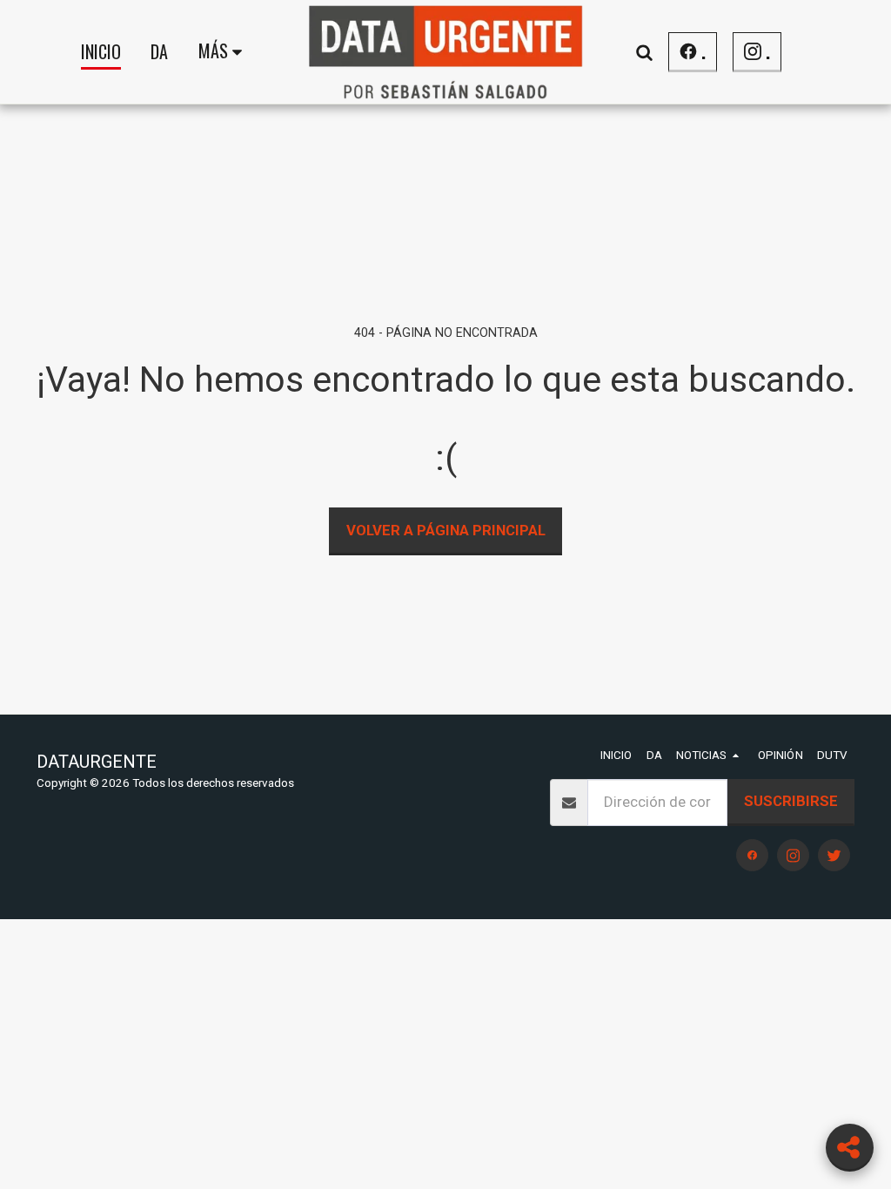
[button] (644, 52)
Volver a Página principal (446, 530)
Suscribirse (791, 800)
